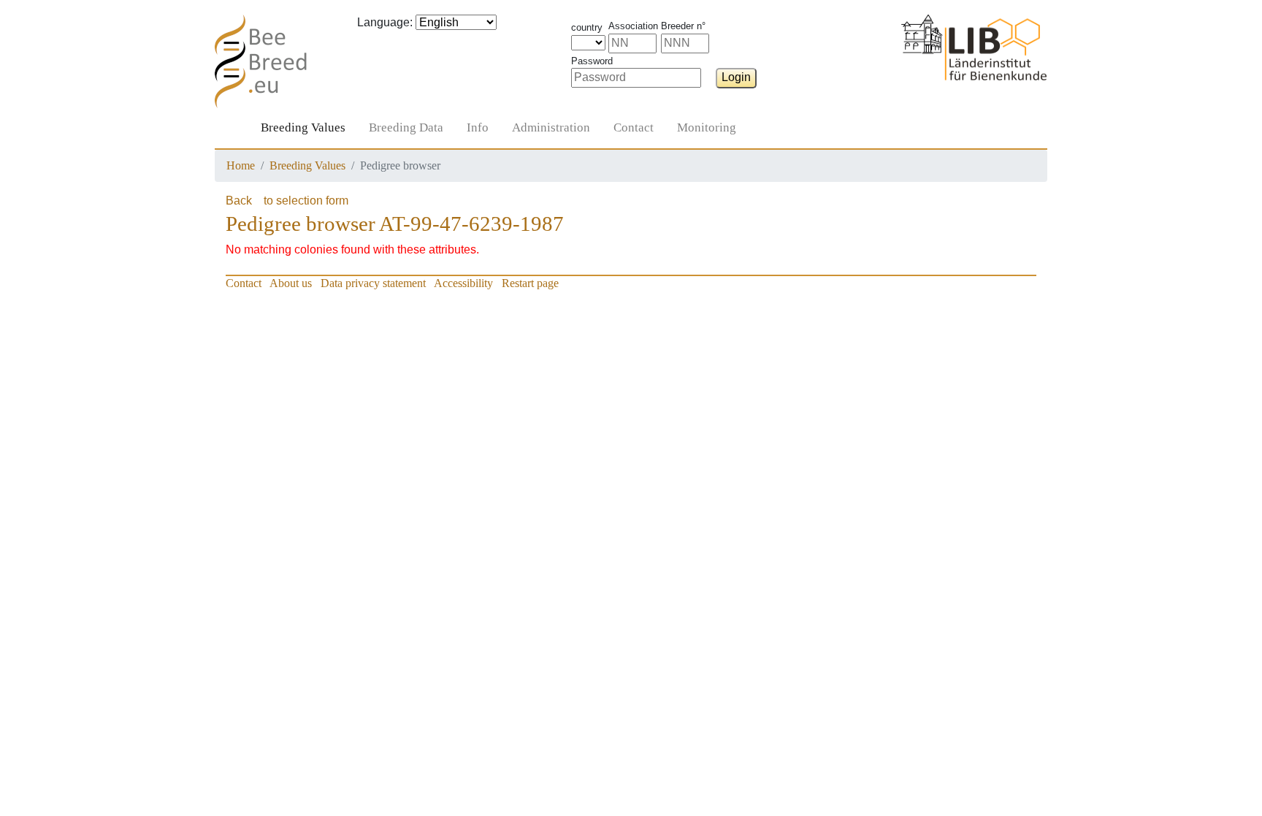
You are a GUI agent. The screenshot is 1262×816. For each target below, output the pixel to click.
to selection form (306, 200)
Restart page (530, 283)
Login (736, 77)
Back (239, 200)
